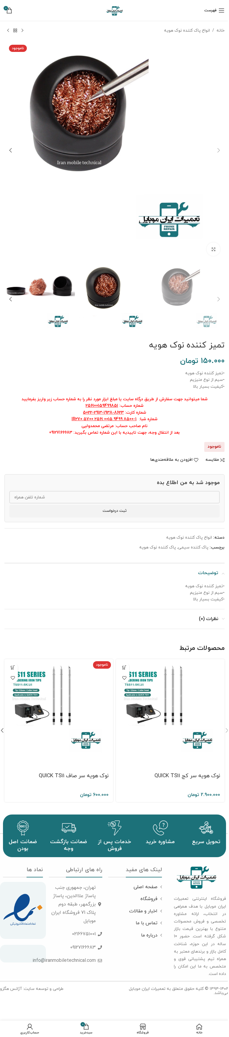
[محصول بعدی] (8, 30)
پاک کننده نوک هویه (157, 547)
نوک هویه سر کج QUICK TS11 (187, 776)
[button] (219, 150)
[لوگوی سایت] (114, 10)
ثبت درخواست (115, 511)
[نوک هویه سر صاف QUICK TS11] (58, 713)
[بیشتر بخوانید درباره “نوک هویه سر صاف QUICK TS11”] (12, 667)
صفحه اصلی (145, 887)
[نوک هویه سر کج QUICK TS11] (170, 713)
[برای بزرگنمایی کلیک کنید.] (213, 249)
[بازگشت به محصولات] (15, 30)
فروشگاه (148, 899)
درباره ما (149, 935)
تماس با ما (146, 923)
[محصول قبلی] (22, 30)
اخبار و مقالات (143, 911)
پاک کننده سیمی (193, 547)
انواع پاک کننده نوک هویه (187, 30)
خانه (220, 30)
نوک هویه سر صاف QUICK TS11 (74, 776)
